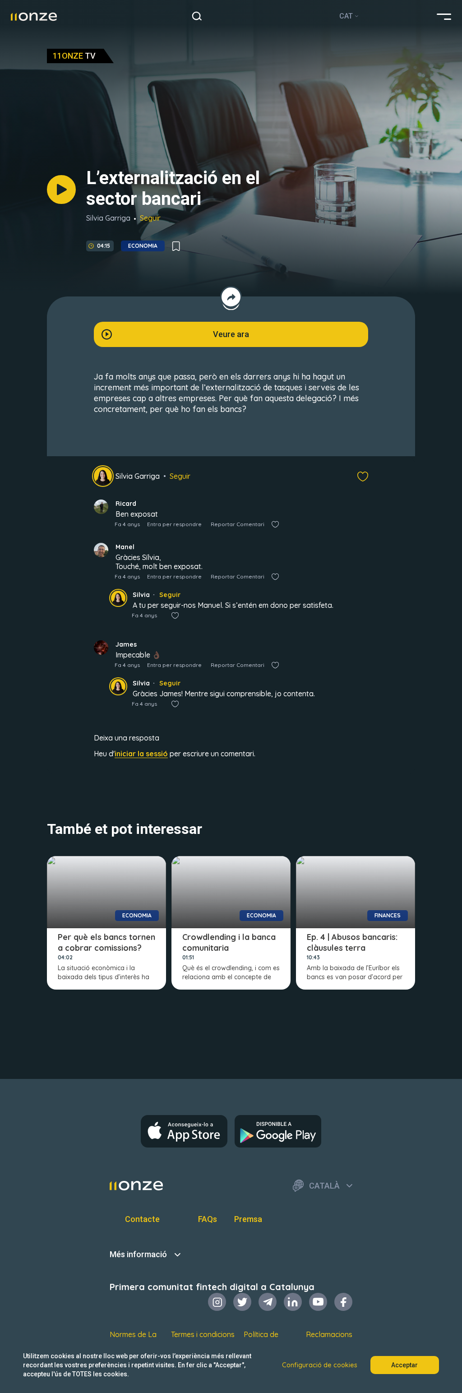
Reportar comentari (237, 524)
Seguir (150, 217)
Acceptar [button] (404, 1365)
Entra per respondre (174, 524)
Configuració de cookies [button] (319, 1365)
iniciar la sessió (141, 753)
